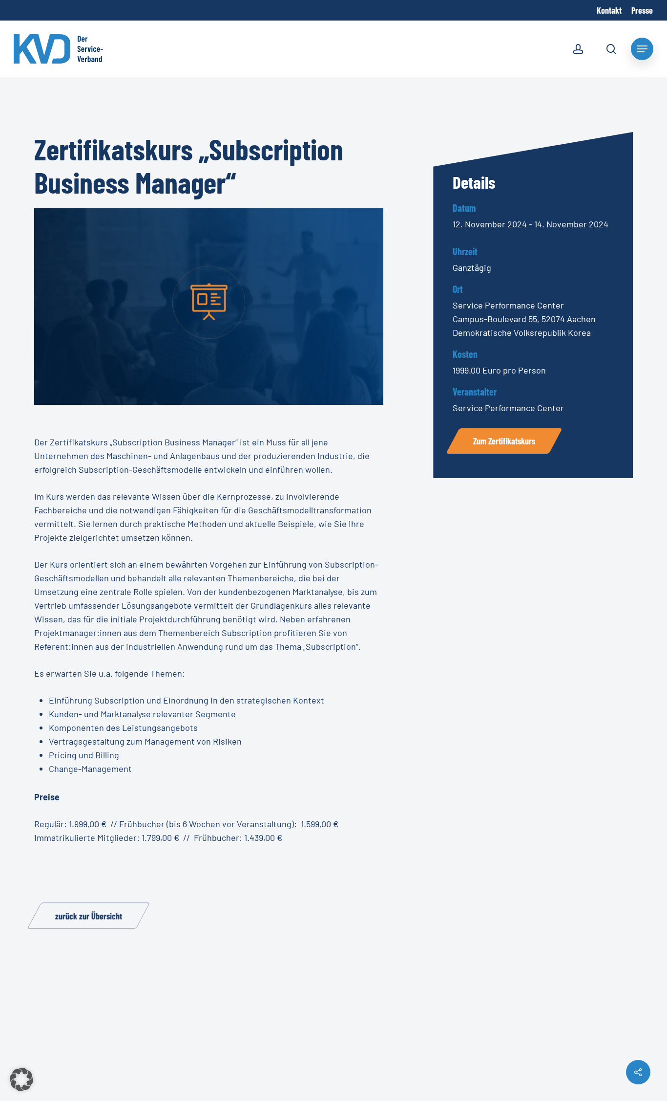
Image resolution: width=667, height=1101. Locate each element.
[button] (21, 1079)
